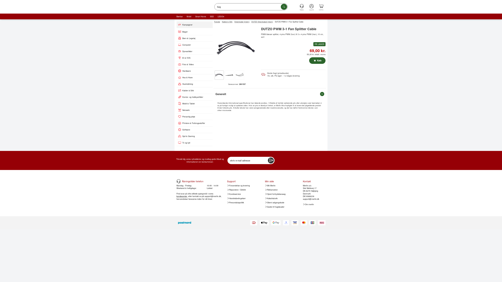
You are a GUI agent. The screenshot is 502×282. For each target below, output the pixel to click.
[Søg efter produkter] (284, 7)
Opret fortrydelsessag (276, 194)
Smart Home (200, 16)
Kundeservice (235, 194)
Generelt (220, 94)
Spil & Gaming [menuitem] (188, 136)
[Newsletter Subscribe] (271, 160)
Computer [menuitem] (186, 44)
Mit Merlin (271, 185)
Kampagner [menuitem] (187, 24)
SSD (212, 16)
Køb (318, 60)
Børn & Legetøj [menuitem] (188, 38)
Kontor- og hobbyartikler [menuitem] (192, 97)
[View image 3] (239, 75)
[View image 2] (229, 75)
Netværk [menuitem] (186, 110)
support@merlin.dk (213, 196)
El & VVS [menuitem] (186, 58)
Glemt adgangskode (275, 202)
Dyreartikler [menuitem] (187, 51)
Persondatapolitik (236, 202)
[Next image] (253, 47)
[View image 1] (219, 75)
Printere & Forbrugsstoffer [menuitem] (193, 123)
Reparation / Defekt (237, 189)
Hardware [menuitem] (186, 71)
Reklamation (272, 189)
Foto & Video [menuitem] (188, 64)
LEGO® (221, 16)
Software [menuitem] (186, 129)
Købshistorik (272, 198)
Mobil (189, 16)
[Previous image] (218, 47)
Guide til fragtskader (275, 206)
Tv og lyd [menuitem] (186, 142)
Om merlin (309, 204)
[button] (236, 47)
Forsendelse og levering (239, 185)
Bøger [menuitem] (185, 31)
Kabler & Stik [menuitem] (188, 90)
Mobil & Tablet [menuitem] (188, 103)
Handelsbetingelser (237, 198)
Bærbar (179, 16)
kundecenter (181, 196)
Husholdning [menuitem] (187, 84)
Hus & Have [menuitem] (187, 77)
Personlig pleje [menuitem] (188, 116)
